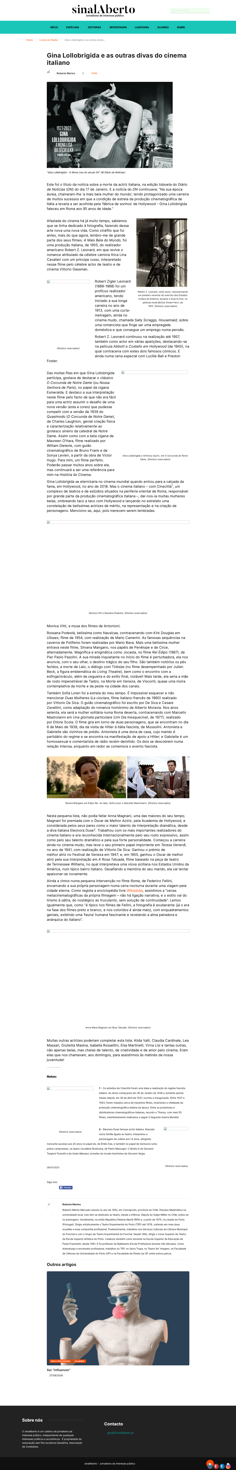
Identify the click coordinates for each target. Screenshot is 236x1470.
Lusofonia (142, 27)
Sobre (181, 27)
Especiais (72, 27)
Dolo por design (60, 1361)
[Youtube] (29, 10)
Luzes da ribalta (49, 39)
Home (29, 39)
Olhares (163, 27)
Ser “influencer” (58, 1370)
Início (54, 27)
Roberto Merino (66, 73)
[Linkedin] (41, 10)
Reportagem (118, 27)
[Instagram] (35, 10)
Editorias (94, 27)
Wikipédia (135, 890)
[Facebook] (23, 10)
